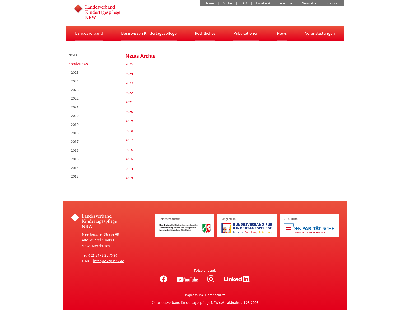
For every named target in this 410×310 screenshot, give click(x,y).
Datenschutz (215, 294)
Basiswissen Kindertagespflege (149, 33)
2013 (75, 176)
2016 (75, 150)
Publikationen (246, 33)
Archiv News (78, 63)
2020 (75, 115)
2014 (75, 167)
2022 (75, 98)
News (282, 33)
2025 (75, 72)
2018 (75, 133)
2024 (75, 81)
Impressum (194, 294)
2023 (75, 89)
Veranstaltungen (320, 33)
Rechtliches (205, 33)
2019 (75, 124)
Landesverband (89, 33)
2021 (75, 107)
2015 (75, 158)
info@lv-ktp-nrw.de (108, 260)
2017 (75, 141)
